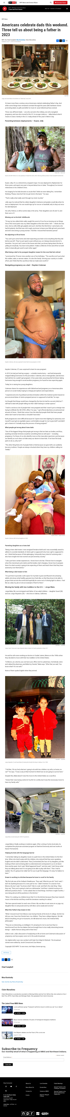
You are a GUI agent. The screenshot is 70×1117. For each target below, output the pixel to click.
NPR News (5, 19)
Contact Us (29, 1091)
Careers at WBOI (44, 1091)
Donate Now (61, 3)
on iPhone (12, 1104)
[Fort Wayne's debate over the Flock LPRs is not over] (7, 1035)
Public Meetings (58, 1083)
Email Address (7, 1057)
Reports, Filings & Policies (44, 1095)
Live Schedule (43, 1083)
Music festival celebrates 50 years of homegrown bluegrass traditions (35, 1020)
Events (27, 1095)
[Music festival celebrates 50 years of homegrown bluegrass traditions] (7, 1022)
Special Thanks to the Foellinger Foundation (60, 1087)
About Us (28, 1083)
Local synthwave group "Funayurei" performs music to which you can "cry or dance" (38, 1007)
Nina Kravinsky (20, 40)
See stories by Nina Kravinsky (12, 982)
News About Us (30, 1087)
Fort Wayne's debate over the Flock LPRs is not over (29, 1032)
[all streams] (67, 8)
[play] (4, 9)
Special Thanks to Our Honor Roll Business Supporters (60, 1093)
